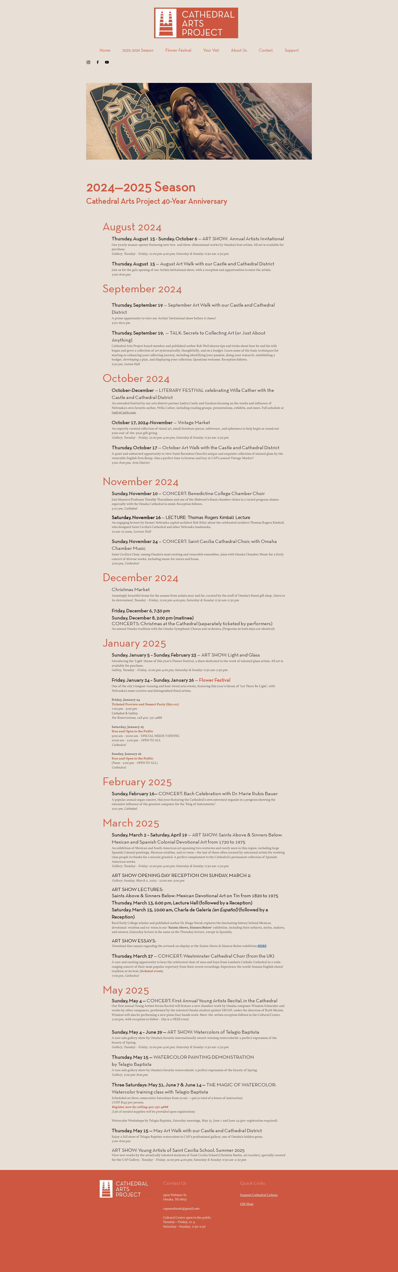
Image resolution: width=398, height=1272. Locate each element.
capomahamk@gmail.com (181, 1209)
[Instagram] (88, 62)
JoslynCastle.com (124, 412)
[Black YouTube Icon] (107, 62)
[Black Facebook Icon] (97, 62)
